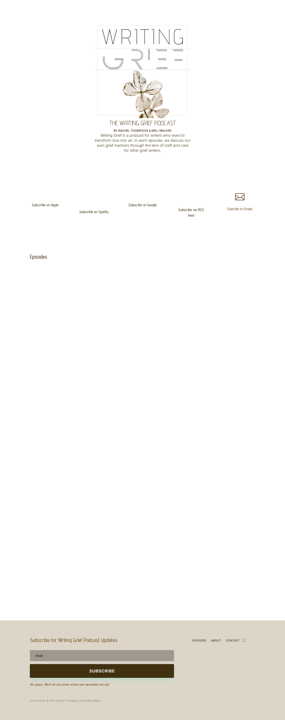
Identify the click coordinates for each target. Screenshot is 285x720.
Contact (233, 640)
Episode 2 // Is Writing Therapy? (56, 464)
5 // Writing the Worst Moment (55, 345)
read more (41, 283)
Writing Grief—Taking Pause (53, 276)
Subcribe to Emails (240, 208)
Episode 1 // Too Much (49, 506)
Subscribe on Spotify (93, 212)
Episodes (199, 640)
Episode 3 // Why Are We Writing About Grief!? (67, 428)
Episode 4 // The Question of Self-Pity (61, 386)
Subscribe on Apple (45, 205)
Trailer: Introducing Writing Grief (56, 548)
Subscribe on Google (142, 205)
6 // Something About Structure (56, 308)
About (216, 640)
